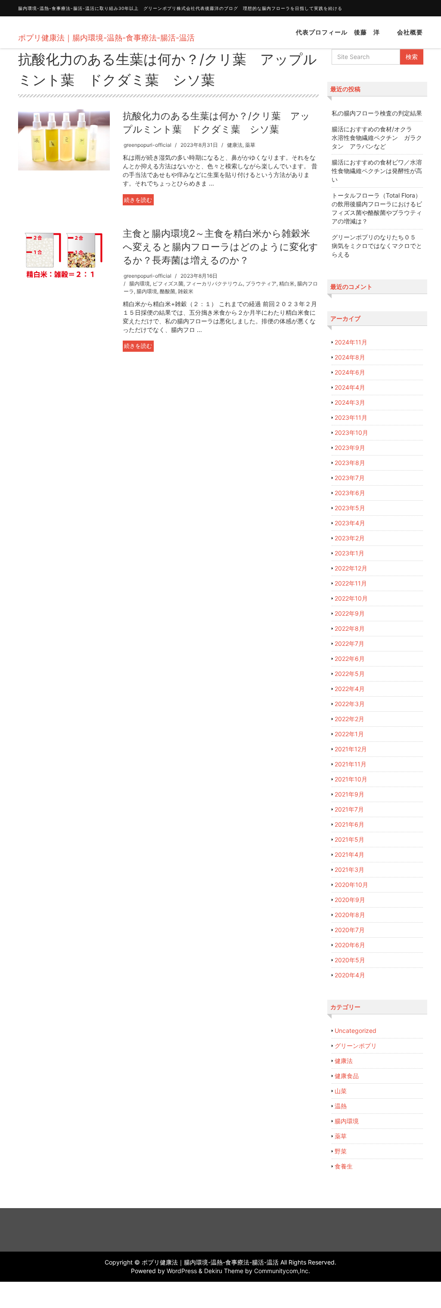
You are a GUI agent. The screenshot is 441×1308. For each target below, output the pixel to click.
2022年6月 (350, 658)
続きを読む (138, 199)
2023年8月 (350, 462)
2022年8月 (350, 628)
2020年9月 (350, 899)
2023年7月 (350, 477)
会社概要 (410, 32)
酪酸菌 (167, 291)
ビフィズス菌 (167, 283)
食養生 (344, 1166)
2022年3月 (350, 703)
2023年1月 (349, 553)
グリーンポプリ (356, 1045)
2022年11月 (351, 583)
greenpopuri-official (147, 145)
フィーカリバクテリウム (214, 283)
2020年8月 (350, 914)
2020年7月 (350, 929)
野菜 (341, 1151)
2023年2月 (350, 538)
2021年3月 (349, 869)
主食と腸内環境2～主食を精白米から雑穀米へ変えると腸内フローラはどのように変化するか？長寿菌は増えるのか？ (220, 247)
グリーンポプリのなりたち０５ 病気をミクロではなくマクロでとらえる (377, 245)
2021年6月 (349, 824)
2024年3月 (350, 402)
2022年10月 (351, 598)
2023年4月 (350, 523)
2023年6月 (350, 492)
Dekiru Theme (223, 1270)
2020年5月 (350, 960)
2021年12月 (351, 749)
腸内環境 (139, 283)
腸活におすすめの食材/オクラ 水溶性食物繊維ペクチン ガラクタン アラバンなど (377, 137)
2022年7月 (349, 643)
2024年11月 (351, 342)
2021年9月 (349, 794)
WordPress (182, 1270)
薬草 (250, 145)
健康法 (234, 145)
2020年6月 (350, 944)
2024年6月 (350, 372)
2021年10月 (351, 779)
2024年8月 (350, 357)
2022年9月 (350, 613)
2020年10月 (351, 884)
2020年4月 (350, 975)
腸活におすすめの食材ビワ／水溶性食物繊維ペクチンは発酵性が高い (377, 170)
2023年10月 (351, 432)
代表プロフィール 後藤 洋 (338, 32)
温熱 (341, 1106)
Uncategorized (355, 1030)
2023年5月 (350, 507)
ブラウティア (260, 283)
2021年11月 (350, 764)
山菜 (341, 1090)
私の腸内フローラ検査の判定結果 (377, 113)
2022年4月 (350, 688)
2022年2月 (349, 718)
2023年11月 (351, 417)
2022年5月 (350, 673)
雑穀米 (185, 291)
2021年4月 (349, 854)
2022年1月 (349, 734)
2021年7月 (349, 809)
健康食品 (347, 1075)
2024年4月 (350, 387)
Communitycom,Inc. (282, 1270)
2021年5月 (349, 839)
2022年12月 (351, 568)
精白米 (287, 283)
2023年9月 (350, 447)
